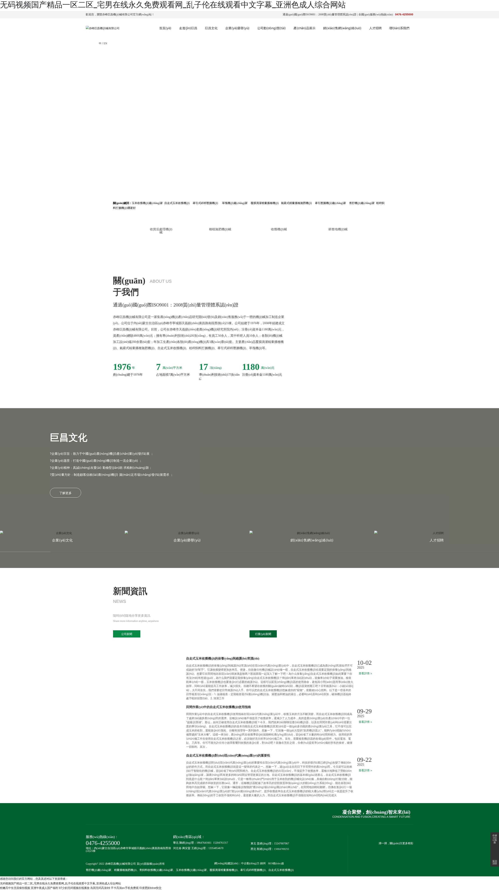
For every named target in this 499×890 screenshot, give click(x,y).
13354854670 (215, 848)
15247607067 (281, 843)
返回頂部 (494, 862)
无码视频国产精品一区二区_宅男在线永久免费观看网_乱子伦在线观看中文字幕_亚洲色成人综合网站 (60, 883)
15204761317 (220, 842)
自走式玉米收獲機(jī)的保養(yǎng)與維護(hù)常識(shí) (222, 658)
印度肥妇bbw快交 (150, 887)
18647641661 (203, 842)
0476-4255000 (404, 14)
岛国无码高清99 (100, 887)
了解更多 (65, 493)
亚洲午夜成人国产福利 (44, 887)
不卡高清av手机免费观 (125, 887)
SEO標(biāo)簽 (276, 863)
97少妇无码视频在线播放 (74, 887)
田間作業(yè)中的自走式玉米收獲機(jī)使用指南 (218, 707)
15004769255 (281, 849)
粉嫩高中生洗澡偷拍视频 (15, 887)
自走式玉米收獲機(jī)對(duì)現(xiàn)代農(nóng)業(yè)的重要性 (228, 755)
